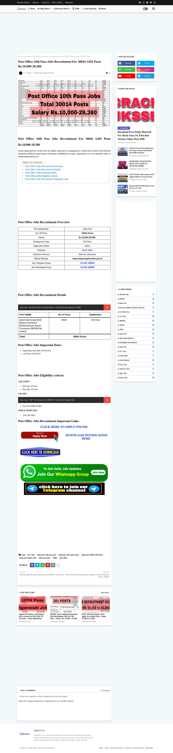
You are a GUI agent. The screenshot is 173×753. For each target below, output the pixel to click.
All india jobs (136, 294)
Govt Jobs (31, 555)
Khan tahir (32, 748)
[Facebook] (32, 565)
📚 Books (102, 9)
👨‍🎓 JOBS (75, 9)
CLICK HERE (87, 263)
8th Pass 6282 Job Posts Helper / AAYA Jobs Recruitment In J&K (55, 307)
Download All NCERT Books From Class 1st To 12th (141, 187)
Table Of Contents (32, 162)
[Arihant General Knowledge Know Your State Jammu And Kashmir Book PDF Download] (123, 151)
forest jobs (136, 364)
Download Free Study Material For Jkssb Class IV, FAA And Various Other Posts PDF (134, 135)
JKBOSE (136, 321)
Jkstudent (51, 748)
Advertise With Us (23, 2)
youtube (128, 76)
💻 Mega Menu (43, 9)
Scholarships (136, 356)
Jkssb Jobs (136, 334)
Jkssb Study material (136, 338)
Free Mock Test (136, 312)
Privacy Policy (57, 2)
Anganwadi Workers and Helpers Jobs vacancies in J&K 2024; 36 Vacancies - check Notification (31, 616)
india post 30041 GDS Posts (92, 555)
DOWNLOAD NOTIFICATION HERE (86, 437)
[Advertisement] (86, 32)
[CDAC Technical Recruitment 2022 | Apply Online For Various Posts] (123, 177)
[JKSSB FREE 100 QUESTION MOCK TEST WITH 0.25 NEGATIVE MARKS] (123, 164)
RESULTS (136, 347)
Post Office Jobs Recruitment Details (43, 169)
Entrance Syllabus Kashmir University (136, 308)
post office (27, 56)
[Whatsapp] (42, 565)
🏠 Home (31, 9)
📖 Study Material (89, 9)
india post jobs (44, 558)
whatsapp (128, 69)
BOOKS (136, 299)
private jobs (136, 378)
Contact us (46, 2)
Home (20, 56)
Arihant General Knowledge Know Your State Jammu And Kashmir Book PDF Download (141, 150)
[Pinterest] (47, 565)
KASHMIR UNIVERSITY (136, 343)
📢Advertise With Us (61, 9)
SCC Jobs (136, 351)
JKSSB (136, 325)
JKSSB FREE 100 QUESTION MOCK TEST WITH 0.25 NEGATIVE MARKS (140, 163)
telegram (147, 76)
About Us (35, 2)
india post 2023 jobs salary (69, 555)
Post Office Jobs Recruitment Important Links (47, 179)
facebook (128, 63)
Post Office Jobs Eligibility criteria (41, 176)
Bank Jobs (136, 303)
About (107, 748)
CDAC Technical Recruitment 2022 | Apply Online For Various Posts (141, 176)
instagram (147, 69)
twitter (147, 63)
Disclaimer (69, 2)
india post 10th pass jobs (46, 555)
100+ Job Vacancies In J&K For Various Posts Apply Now (52, 400)
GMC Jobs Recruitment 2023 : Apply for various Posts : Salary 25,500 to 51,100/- (94, 616)
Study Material (136, 360)
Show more (105, 592)
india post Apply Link (27, 558)
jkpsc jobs (136, 373)
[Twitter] (37, 565)
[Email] (53, 565)
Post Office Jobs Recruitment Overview (44, 166)
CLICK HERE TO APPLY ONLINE (64, 427)
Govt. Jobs (87, 250)
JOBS (55, 558)
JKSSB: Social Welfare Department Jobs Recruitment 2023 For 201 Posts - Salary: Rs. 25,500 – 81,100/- (64, 616)
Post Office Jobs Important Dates (41, 172)
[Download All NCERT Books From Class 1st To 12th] (123, 189)
